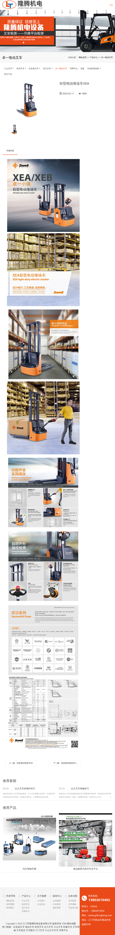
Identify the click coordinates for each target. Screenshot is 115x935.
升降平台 (74, 68)
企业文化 (41, 904)
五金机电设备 (93, 68)
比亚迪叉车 (34, 68)
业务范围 (72, 895)
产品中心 (94, 57)
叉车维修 (72, 904)
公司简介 (41, 900)
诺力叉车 (47, 68)
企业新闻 (57, 900)
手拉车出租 (73, 907)
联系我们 (10, 907)
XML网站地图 (69, 923)
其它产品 (8, 74)
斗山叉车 (8, 68)
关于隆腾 (41, 895)
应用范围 (10, 904)
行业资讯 (57, 904)
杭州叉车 (20, 68)
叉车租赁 (72, 900)
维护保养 (57, 907)
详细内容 (10, 150)
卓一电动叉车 (107, 57)
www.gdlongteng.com (100, 915)
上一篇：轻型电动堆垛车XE (21, 763)
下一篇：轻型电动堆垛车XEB (65, 763)
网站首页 (83, 57)
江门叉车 (39, 930)
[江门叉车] (57, 31)
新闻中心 (57, 895)
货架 (82, 68)
